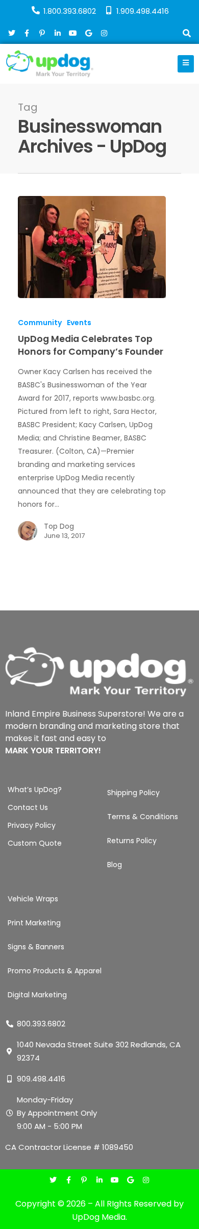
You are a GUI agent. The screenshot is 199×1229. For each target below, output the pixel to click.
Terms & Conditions (142, 817)
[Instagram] (145, 1180)
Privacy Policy (32, 825)
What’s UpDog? (35, 789)
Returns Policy (132, 840)
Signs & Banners (36, 947)
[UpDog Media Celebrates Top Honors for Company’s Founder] (92, 247)
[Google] (130, 1180)
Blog (114, 864)
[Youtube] (115, 1180)
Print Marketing (34, 923)
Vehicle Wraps (33, 899)
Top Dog (59, 526)
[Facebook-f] (68, 1180)
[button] (186, 34)
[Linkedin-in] (99, 1180)
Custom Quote (35, 843)
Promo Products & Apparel (55, 971)
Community (40, 323)
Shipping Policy (133, 793)
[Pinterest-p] (84, 1180)
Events (79, 323)
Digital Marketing (37, 995)
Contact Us (28, 807)
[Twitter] (53, 1180)
